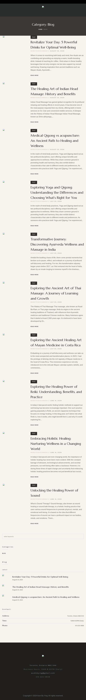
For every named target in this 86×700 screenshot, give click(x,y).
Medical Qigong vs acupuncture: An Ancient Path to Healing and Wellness (55, 140)
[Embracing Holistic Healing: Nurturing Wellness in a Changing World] (15, 444)
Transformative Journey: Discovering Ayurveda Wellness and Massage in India (57, 244)
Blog (4, 553)
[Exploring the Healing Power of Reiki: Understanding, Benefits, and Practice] (15, 392)
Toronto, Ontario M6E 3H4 (43, 665)
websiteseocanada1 (39, 51)
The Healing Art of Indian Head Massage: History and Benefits (40, 587)
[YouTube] (48, 685)
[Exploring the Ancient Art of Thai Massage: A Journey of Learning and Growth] (15, 294)
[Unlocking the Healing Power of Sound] (15, 496)
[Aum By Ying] (43, 7)
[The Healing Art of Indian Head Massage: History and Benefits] (15, 94)
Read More (34, 75)
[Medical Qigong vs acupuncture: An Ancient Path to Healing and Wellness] (15, 141)
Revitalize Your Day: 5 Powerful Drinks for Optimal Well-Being (40, 576)
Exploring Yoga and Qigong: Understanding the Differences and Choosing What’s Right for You (57, 192)
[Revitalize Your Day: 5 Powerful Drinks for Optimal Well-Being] (15, 48)
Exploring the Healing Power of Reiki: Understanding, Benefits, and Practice (56, 392)
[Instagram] (38, 685)
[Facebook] (43, 685)
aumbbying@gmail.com (43, 673)
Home (40, 29)
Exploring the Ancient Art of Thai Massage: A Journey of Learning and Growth (56, 293)
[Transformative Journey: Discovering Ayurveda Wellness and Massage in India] (15, 245)
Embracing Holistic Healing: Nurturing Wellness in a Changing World (56, 443)
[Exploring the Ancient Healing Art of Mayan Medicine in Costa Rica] (15, 345)
